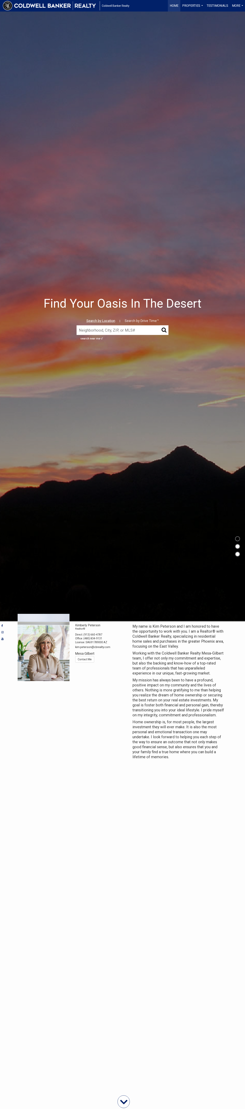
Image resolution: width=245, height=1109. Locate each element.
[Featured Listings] (237, 546)
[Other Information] (237, 554)
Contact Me (85, 659)
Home (174, 5)
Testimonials (217, 5)
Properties (193, 8)
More (238, 8)
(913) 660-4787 (92, 634)
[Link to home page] (51, 6)
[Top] (237, 538)
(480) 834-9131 (92, 638)
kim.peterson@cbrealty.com (92, 647)
